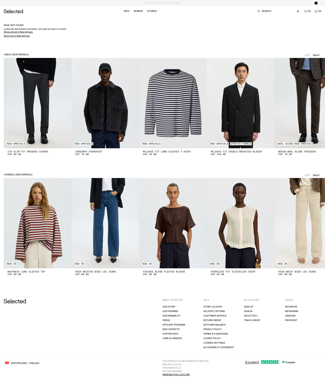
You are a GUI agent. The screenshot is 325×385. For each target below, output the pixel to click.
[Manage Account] (298, 11)
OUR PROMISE (170, 311)
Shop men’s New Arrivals (17, 36)
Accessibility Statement (218, 347)
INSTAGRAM (291, 311)
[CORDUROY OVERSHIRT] (105, 103)
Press (166, 320)
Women (138, 11)
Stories (152, 11)
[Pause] (316, 3)
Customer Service (215, 316)
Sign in (248, 311)
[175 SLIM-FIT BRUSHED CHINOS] (37, 103)
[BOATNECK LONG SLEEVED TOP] (37, 223)
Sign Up (248, 307)
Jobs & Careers (172, 338)
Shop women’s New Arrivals (18, 32)
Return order (212, 320)
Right (316, 55)
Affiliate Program (173, 325)
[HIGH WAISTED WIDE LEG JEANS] (105, 223)
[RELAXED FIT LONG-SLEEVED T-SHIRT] (173, 103)
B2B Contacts (171, 329)
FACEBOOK (291, 307)
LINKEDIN (290, 316)
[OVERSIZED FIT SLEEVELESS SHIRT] (241, 223)
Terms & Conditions (215, 334)
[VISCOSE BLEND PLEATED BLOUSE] (173, 223)
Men (126, 11)
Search (266, 11)
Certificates (170, 334)
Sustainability (171, 316)
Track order (252, 320)
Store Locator (212, 307)
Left (307, 55)
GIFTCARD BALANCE (214, 325)
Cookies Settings (214, 343)
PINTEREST (291, 320)
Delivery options (214, 311)
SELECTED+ (251, 316)
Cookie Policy (212, 338)
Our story (168, 307)
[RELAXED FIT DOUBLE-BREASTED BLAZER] (241, 103)
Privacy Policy (212, 329)
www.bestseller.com (176, 375)
